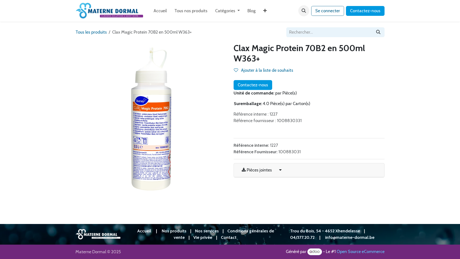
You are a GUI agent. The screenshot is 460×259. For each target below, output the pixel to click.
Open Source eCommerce (361, 251)
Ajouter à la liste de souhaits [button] (266, 70)
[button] (303, 10)
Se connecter (327, 10)
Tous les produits (91, 32)
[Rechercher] (378, 32)
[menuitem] (160, 11)
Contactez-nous (365, 10)
